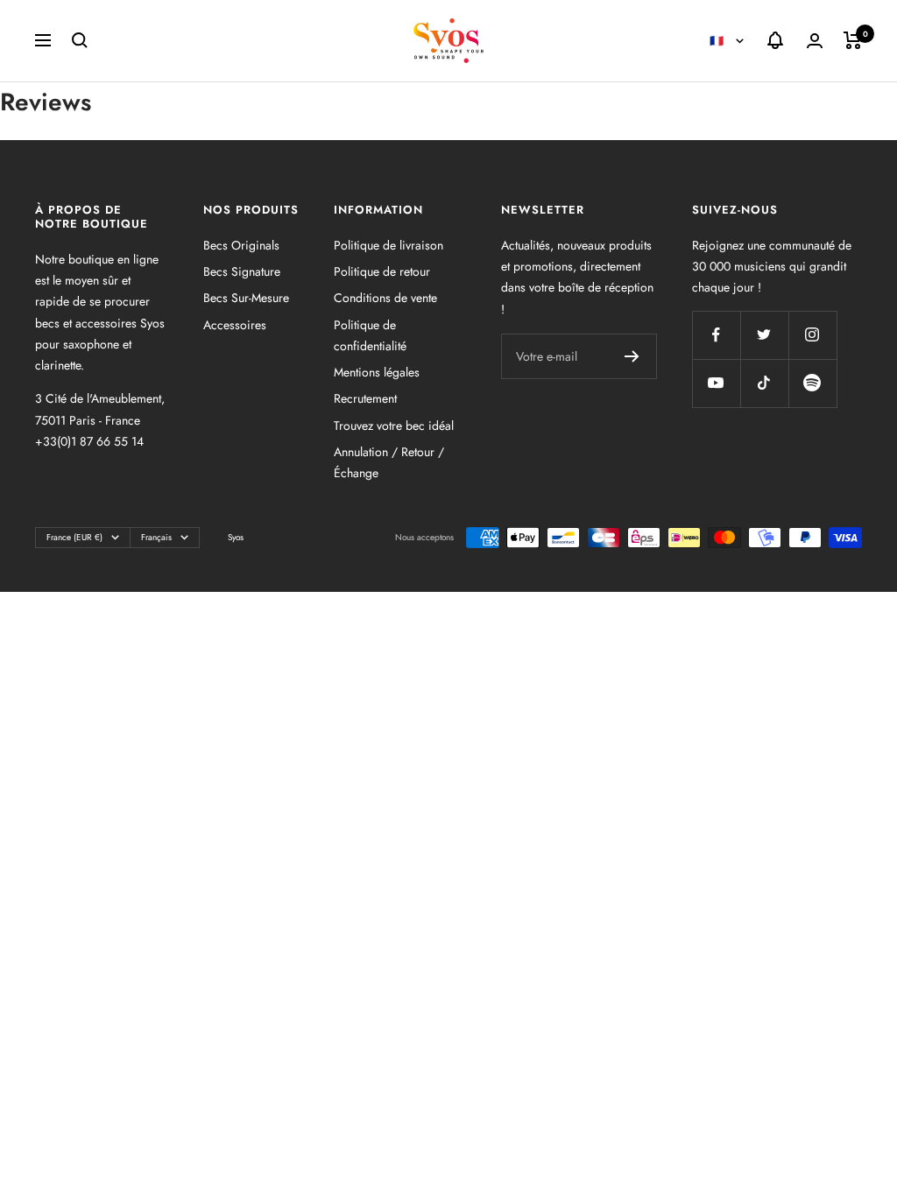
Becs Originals (241, 245)
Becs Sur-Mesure (246, 297)
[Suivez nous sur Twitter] (764, 335)
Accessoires (234, 325)
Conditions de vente (385, 297)
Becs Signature (241, 271)
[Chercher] (80, 40)
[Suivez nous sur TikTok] (764, 383)
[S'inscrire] (632, 356)
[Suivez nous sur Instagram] (812, 335)
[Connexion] (815, 40)
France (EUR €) (74, 537)
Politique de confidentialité (370, 335)
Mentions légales (377, 372)
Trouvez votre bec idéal (394, 425)
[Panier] (853, 40)
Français (156, 537)
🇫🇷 (718, 40)
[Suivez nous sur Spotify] (812, 383)
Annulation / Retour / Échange (389, 462)
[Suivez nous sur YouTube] (716, 383)
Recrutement (365, 398)
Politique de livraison (388, 245)
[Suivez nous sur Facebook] (716, 335)
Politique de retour (382, 271)
